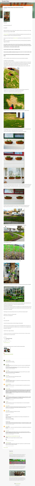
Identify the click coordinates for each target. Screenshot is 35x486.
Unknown (7, 379)
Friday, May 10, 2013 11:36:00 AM (10, 424)
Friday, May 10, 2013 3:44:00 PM (10, 440)
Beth (6, 401)
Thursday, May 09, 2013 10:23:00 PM (10, 362)
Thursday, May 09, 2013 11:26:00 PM (10, 377)
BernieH (7, 364)
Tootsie (19, 206)
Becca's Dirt (7, 388)
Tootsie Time (5, 1)
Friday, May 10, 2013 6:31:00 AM (10, 386)
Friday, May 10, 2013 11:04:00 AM (10, 419)
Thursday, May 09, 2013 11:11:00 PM (10, 373)
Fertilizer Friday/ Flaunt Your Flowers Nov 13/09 (14, 476)
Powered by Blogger (17, 483)
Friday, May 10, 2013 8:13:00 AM (10, 399)
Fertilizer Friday (6, 34)
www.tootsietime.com (7, 342)
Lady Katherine (7, 442)
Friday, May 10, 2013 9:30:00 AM (10, 412)
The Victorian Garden (11, 464)
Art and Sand (7, 360)
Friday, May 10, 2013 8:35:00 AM (10, 408)
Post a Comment (6, 447)
